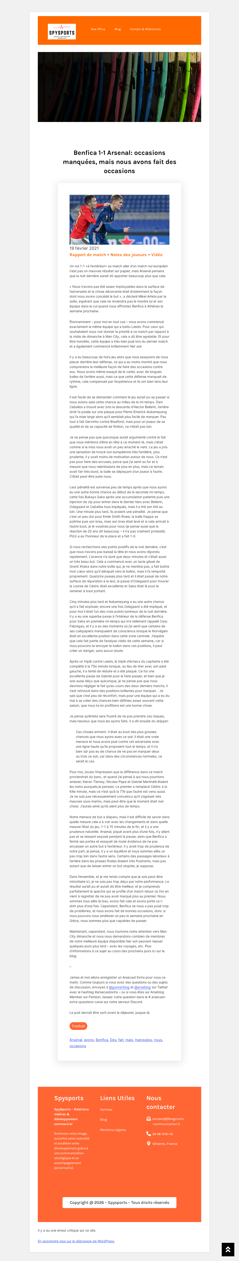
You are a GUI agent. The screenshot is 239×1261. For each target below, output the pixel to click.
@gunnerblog (119, 987)
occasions (78, 1046)
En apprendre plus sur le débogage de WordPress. (76, 1241)
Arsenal (76, 1040)
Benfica (102, 1040)
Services (106, 1110)
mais (129, 1040)
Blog (103, 1120)
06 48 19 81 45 (162, 1134)
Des (113, 1040)
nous (158, 1040)
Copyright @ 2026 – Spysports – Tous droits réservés (119, 1202)
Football (78, 1026)
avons (89, 1040)
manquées (143, 1040)
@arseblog (142, 987)
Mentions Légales (113, 1130)
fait (120, 1040)
